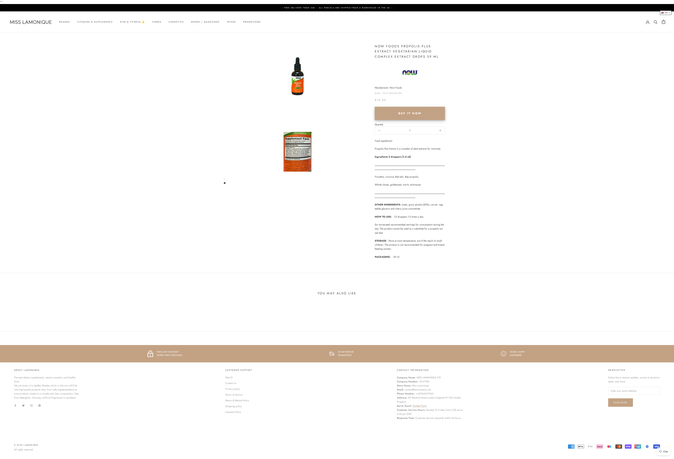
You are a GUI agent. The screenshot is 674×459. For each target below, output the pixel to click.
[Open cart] (663, 22)
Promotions (252, 21)
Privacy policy (232, 389)
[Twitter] (23, 405)
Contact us (230, 383)
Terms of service (233, 394)
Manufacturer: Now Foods (388, 87)
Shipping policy (233, 406)
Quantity (379, 124)
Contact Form (420, 406)
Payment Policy (233, 412)
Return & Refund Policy (237, 400)
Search (229, 377)
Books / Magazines (205, 21)
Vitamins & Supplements (95, 21)
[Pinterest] (39, 405)
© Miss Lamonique (26, 445)
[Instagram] (31, 405)
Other (231, 21)
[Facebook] (15, 405)
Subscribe (620, 402)
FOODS (156, 21)
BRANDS (64, 21)
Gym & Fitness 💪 (132, 21)
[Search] (656, 22)
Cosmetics (176, 21)
